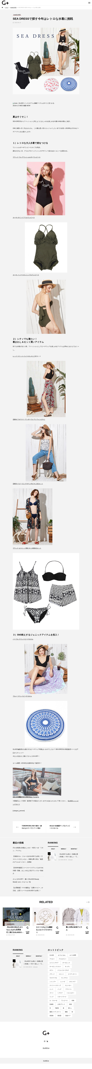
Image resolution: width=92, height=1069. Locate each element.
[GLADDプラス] (5, 2)
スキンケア (72, 981)
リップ (51, 996)
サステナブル (53, 978)
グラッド (52, 974)
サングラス (64, 978)
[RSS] (47, 1041)
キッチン (67, 966)
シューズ (62, 981)
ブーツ (51, 993)
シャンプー (53, 981)
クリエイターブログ (63, 970)
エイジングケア (54, 962)
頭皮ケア (67, 1015)
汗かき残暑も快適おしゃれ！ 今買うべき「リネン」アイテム (28, 849)
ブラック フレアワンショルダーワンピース (26, 157)
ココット (61, 974)
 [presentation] (87, 902)
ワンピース (64, 1000)
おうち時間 (73, 955)
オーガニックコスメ (55, 966)
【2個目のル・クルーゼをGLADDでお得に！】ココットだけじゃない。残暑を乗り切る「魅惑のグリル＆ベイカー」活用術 (28, 859)
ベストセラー (70, 993)
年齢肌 (57, 1008)
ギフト (51, 970)
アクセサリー (62, 959)
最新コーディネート (55, 1012)
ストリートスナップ (55, 985)
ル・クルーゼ (53, 1000)
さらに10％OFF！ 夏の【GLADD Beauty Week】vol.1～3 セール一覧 (26, 880)
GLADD (52, 955)
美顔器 (59, 1015)
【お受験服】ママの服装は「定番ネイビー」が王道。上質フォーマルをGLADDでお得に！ (28, 889)
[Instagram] (44, 1041)
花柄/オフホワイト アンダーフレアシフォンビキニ (29, 419)
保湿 (70, 1004)
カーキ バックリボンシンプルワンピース (26, 275)
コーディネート (72, 974)
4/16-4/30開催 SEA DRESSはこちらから (26, 797)
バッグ (59, 989)
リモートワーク (62, 996)
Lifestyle (70, 859)
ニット (51, 989)
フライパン (68, 989)
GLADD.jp (46, 1048)
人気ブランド (61, 1004)
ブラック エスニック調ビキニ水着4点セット (27, 548)
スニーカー (68, 985)
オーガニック (66, 962)
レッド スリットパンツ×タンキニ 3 (24, 356)
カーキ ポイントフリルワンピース (24, 217)
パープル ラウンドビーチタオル (23, 639)
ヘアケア (60, 993)
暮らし (70, 1008)
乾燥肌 (51, 1004)
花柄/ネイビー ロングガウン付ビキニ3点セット (28, 484)
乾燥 (73, 1000)
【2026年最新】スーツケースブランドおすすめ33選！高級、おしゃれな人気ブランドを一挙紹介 (28, 870)
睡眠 (66, 1012)
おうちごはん (62, 955)
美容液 (51, 1015)
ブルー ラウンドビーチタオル (22, 696)
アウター (52, 959)
